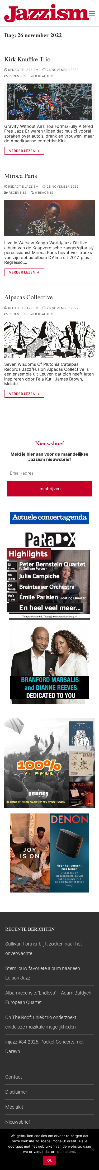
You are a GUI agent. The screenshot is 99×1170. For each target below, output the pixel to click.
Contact (13, 1077)
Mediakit (14, 1107)
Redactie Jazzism (22, 70)
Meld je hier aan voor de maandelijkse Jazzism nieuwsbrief (49, 456)
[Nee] (92, 1149)
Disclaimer (16, 1092)
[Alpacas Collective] (49, 339)
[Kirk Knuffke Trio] (49, 102)
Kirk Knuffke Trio (27, 59)
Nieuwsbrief (17, 1122)
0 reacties (43, 76)
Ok (49, 1160)
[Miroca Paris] (49, 218)
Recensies (17, 76)
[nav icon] (92, 13)
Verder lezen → (24, 151)
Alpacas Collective (28, 297)
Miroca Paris (20, 175)
